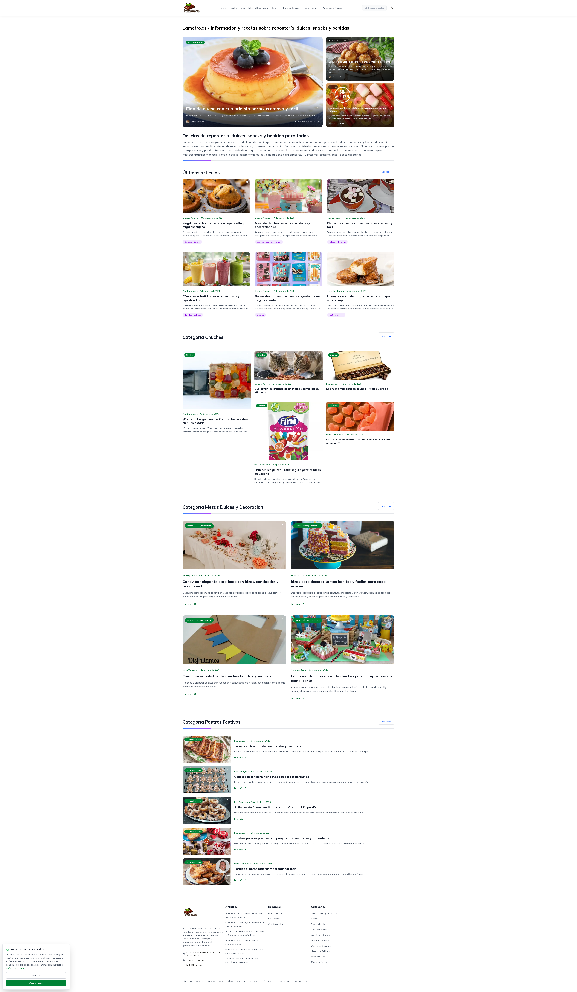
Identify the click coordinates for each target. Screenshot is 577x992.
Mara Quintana (334, 291)
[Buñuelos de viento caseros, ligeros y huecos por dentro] (360, 59)
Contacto (254, 981)
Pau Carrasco (333, 218)
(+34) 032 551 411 (195, 960)
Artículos (231, 906)
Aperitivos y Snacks (332, 8)
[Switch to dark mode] (391, 8)
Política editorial (284, 981)
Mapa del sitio (301, 981)
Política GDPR (267, 981)
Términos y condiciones (193, 981)
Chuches (275, 8)
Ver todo (386, 171)
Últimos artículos (229, 8)
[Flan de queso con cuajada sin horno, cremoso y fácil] (253, 82)
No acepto (36, 975)
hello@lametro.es (194, 965)
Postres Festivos (311, 8)
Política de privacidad (236, 981)
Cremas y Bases (319, 962)
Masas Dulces (318, 956)
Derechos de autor (215, 981)
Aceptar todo (36, 982)
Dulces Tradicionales (338, 40)
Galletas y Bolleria (192, 242)
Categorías (318, 906)
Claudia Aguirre (190, 218)
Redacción (274, 906)
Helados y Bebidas (337, 242)
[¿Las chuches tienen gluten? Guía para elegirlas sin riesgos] (360, 105)
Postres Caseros (291, 8)
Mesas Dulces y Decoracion (254, 8)
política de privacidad (16, 968)
